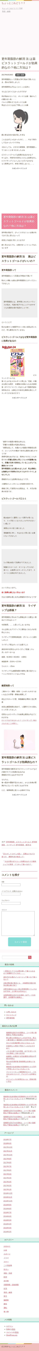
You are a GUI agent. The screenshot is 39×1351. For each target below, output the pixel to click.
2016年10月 (7, 1201)
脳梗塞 (6, 1300)
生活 (5, 1288)
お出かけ (7, 1246)
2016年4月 (7, 1224)
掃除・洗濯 (8, 1273)
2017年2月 (7, 1186)
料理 (5, 1277)
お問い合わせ (11, 1012)
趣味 (5, 1304)
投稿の (10, 1329)
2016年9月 (7, 1205)
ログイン (9, 1326)
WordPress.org (11, 1335)
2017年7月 (7, 1166)
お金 (5, 1250)
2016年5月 (7, 1220)
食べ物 (6, 1312)
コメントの (12, 1332)
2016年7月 (7, 1212)
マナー (6, 1262)
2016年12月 (7, 1193)
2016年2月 (7, 1232)
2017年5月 (7, 1174)
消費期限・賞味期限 (11, 1285)
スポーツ (7, 1254)
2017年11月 (7, 1151)
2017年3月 (7, 1182)
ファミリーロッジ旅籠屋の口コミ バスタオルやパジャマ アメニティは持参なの (21, 1074)
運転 (5, 1308)
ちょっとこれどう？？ (13, 3)
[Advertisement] (19, 34)
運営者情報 (10, 1018)
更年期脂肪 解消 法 (23, 845)
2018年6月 (7, 1143)
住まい (6, 1269)
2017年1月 (7, 1189)
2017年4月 (7, 1178)
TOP (12, 8)
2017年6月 (7, 1170)
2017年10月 (7, 1155)
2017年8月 (7, 1162)
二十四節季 (8, 1265)
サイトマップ (11, 1015)
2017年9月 (7, 1159)
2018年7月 (7, 1139)
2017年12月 (7, 1147)
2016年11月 (7, 1197)
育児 (5, 1296)
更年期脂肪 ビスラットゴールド (18, 842)
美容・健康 (20, 75)
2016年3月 (7, 1228)
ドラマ (6, 1258)
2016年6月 (7, 1216)
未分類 (6, 1281)
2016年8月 (7, 1209)
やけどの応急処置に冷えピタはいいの (20, 1043)
